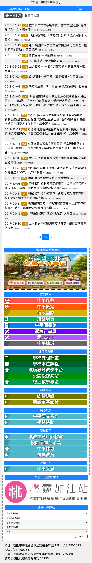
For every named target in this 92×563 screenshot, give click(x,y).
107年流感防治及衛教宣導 (46, 61)
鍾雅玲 (41, 50)
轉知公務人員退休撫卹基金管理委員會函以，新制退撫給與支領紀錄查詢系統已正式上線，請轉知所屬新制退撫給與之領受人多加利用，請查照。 (45, 119)
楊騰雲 (17, 40)
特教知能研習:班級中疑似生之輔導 (50, 213)
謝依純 (76, 214)
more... (81, 536)
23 (52, 237)
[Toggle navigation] (80, 8)
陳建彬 (55, 208)
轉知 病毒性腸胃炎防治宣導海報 (48, 178)
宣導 (25, 25)
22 (46, 237)
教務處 (66, 208)
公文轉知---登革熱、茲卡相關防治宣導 (53, 76)
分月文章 (33, 15)
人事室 (48, 30)
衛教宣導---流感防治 (42, 55)
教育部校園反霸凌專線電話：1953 (27, 558)
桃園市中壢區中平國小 (19, 8)
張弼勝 (11, 91)
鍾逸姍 (37, 30)
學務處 (27, 40)
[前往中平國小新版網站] (45, 271)
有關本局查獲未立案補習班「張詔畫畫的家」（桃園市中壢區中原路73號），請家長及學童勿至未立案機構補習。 (45, 148)
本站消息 (15, 15)
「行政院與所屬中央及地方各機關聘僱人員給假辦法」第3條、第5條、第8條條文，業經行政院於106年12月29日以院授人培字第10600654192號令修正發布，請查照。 (45, 101)
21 (39, 237)
